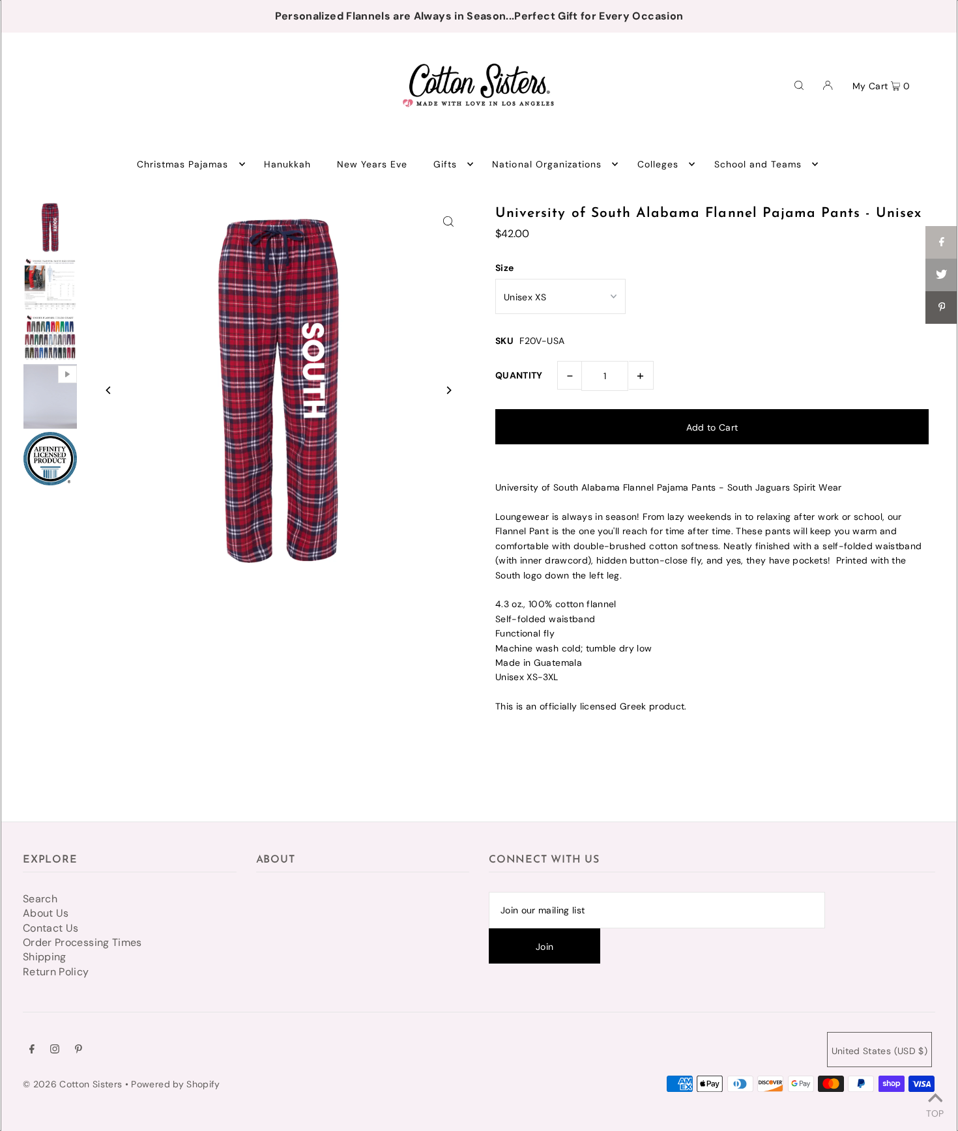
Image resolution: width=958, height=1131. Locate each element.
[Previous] (108, 390)
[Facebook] (32, 1050)
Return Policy (56, 972)
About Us (46, 913)
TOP (935, 1113)
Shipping (44, 957)
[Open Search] (799, 85)
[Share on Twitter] (941, 275)
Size (504, 268)
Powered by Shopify (175, 1084)
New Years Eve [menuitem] (372, 164)
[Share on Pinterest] (941, 307)
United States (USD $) (879, 1051)
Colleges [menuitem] (657, 164)
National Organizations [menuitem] (547, 164)
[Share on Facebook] (941, 242)
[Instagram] (54, 1050)
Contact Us (51, 928)
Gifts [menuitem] (445, 164)
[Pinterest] (78, 1050)
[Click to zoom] (448, 221)
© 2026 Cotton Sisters (72, 1084)
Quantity (519, 375)
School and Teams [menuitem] (758, 164)
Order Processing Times (82, 942)
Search (40, 899)
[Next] (448, 390)
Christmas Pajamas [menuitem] (183, 164)
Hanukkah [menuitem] (287, 164)
